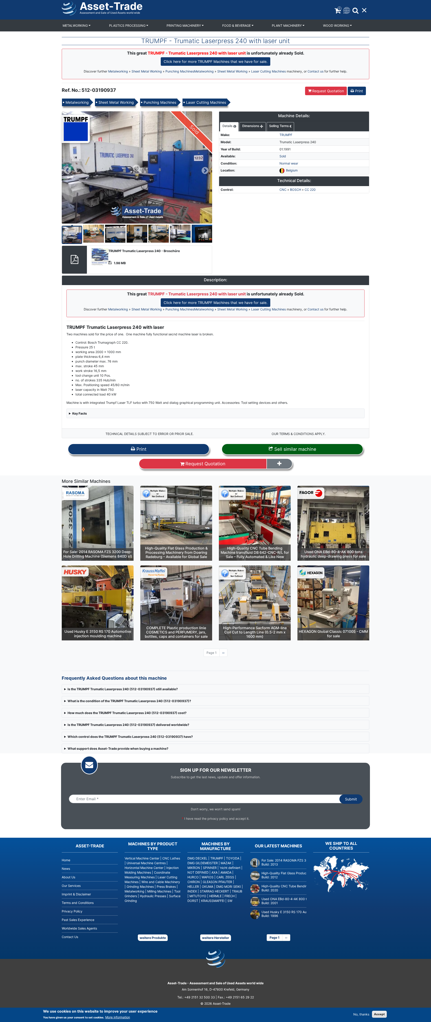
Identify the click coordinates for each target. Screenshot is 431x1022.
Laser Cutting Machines (268, 71)
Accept (379, 1014)
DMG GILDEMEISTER (202, 863)
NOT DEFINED (198, 872)
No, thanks (361, 1014)
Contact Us (70, 937)
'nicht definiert (230, 868)
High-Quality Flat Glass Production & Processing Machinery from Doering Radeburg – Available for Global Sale (176, 552)
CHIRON (193, 882)
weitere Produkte (153, 938)
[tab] (229, 127)
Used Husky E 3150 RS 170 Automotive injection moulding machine (97, 633)
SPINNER (210, 868)
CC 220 (310, 189)
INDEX (192, 891)
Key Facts (79, 413)
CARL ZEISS (225, 877)
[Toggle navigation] (346, 10)
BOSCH (295, 189)
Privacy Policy (72, 911)
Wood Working (336, 25)
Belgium (292, 170)
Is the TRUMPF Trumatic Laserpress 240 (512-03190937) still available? (123, 689)
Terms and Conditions (78, 903)
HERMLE (215, 896)
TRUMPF (285, 135)
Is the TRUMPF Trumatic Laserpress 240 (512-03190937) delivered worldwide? (128, 725)
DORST (192, 901)
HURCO (193, 877)
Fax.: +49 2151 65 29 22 (236, 997)
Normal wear (288, 163)
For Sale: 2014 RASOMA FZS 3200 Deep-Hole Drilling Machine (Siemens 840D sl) (97, 553)
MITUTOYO (197, 896)
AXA (214, 872)
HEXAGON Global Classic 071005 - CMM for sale (333, 633)
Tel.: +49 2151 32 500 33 (196, 997)
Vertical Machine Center (142, 858)
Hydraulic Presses (153, 896)
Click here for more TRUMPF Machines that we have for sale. (215, 61)
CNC (282, 189)
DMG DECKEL (197, 858)
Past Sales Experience (78, 920)
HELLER (193, 886)
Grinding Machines (140, 886)
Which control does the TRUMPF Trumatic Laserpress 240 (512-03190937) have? (130, 736)
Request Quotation (328, 91)
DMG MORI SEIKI (228, 886)
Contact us (315, 71)
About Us (68, 877)
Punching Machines (179, 71)
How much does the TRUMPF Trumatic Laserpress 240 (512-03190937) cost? (127, 713)
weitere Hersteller (215, 938)
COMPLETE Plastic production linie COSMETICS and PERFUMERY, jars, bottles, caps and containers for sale (176, 632)
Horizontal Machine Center (144, 868)
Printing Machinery (184, 25)
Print (358, 91)
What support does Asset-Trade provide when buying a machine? (118, 748)
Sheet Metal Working (147, 71)
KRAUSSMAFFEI (212, 901)
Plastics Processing (127, 25)
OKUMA (207, 886)
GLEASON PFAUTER (217, 882)
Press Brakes (166, 886)
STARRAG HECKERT (214, 891)
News (66, 868)
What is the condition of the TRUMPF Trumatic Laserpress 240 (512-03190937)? (129, 701)
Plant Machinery (287, 25)
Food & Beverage (237, 25)
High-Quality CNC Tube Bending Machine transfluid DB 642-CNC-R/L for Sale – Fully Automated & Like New (255, 552)
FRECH (229, 896)
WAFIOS (207, 877)
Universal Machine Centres (146, 863)
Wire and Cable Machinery (160, 882)
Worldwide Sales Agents (79, 928)
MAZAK (226, 863)
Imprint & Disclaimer (76, 894)
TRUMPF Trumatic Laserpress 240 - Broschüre (144, 251)
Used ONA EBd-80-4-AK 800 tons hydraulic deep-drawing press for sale (333, 553)
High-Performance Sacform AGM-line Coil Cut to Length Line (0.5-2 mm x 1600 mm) (255, 632)
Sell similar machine (294, 449)
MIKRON (193, 868)
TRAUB (237, 891)
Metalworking (76, 25)
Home (66, 860)
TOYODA (232, 858)
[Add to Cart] (279, 463)
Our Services (71, 886)
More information (117, 1017)
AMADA (225, 872)
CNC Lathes (171, 858)
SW (229, 901)
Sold (282, 156)
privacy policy (217, 818)
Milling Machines (159, 891)
